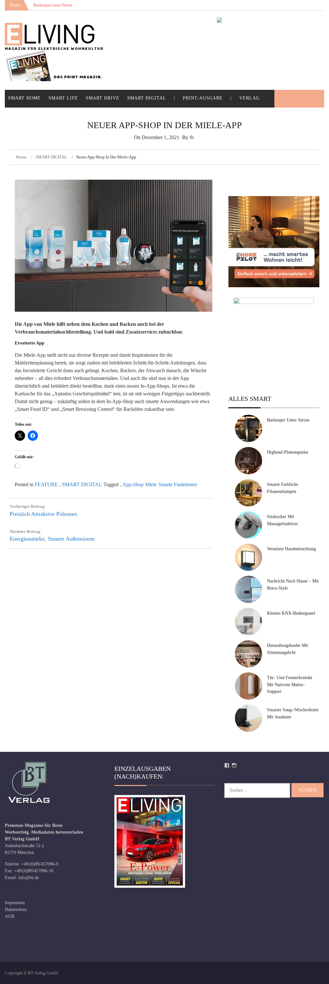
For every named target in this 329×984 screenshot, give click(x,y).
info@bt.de (28, 877)
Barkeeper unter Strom (288, 420)
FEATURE (46, 484)
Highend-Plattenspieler (287, 452)
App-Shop (133, 484)
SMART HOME (24, 98)
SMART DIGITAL (146, 98)
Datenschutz (16, 909)
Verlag (249, 98)
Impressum (15, 902)
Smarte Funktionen (177, 484)
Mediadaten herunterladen (57, 832)
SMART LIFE (63, 98)
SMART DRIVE (103, 98)
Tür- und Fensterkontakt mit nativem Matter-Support (289, 684)
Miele (151, 484)
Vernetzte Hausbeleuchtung (291, 548)
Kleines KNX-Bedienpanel (291, 613)
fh (192, 137)
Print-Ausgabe (203, 98)
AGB (9, 916)
